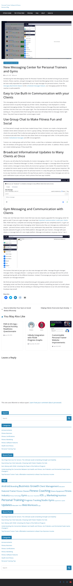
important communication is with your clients (53, 220)
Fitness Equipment (57, 491)
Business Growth (29, 486)
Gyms (24, 495)
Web (24, 505)
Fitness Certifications (8, 436)
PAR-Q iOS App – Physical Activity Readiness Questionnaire (10, 328)
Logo (45, 495)
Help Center (30, 495)
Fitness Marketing (7, 439)
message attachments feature (12, 86)
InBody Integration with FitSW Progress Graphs (36, 337)
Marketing (52, 495)
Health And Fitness (7, 446)
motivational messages (16, 138)
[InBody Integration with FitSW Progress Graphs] (36, 322)
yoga (39, 505)
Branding (14, 486)
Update (63, 500)
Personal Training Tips (9, 449)
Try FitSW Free (19, 13)
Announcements (7, 430)
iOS (42, 495)
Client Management (49, 486)
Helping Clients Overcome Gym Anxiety (55, 308)
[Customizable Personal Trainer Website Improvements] (60, 322)
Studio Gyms (47, 500)
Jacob (15, 75)
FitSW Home (7, 13)
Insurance (36, 496)
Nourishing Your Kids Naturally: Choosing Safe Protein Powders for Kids (24, 463)
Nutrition (62, 495)
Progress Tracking (32, 500)
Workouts (32, 505)
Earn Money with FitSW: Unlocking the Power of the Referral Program (23, 466)
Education (62, 486)
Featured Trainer (9, 491)
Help (43, 13)
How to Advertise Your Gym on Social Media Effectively (17, 309)
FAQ (37, 13)
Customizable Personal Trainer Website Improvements (59, 339)
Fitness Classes (22, 491)
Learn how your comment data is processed (45, 403)
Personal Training (13, 500)
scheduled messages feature (36, 86)
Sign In (50, 13)
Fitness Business (7, 433)
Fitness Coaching (40, 490)
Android (6, 486)
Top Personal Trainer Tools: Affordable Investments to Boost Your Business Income (28, 474)
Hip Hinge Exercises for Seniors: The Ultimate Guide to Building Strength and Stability (29, 460)
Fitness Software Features (11, 63)
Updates (7, 505)
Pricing (30, 13)
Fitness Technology (15, 496)
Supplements (58, 500)
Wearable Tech (17, 505)
